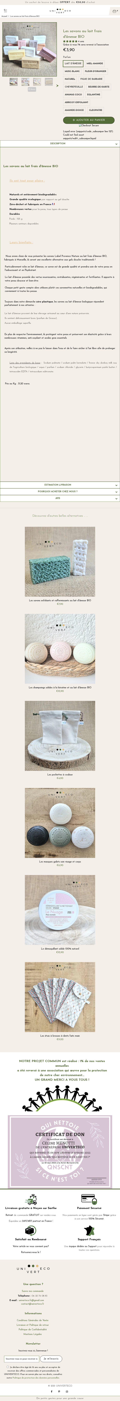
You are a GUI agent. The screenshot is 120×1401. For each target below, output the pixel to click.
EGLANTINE (93, 95)
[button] (70, 41)
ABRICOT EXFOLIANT (76, 102)
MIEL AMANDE (95, 64)
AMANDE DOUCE (74, 110)
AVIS (57, 498)
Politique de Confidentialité (33, 1330)
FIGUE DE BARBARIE (91, 79)
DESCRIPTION (57, 144)
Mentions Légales (32, 1334)
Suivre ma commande (33, 1291)
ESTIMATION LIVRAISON (58, 485)
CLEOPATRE (95, 110)
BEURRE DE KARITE (98, 87)
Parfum (67, 57)
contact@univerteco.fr (32, 1304)
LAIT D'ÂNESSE (73, 64)
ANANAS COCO (73, 95)
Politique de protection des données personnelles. (36, 1378)
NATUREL (70, 79)
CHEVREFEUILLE (74, 87)
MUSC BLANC (72, 71)
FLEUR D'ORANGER (95, 71)
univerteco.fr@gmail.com (31, 1300)
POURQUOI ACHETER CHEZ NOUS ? (58, 492)
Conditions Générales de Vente (32, 1320)
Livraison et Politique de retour (33, 1325)
